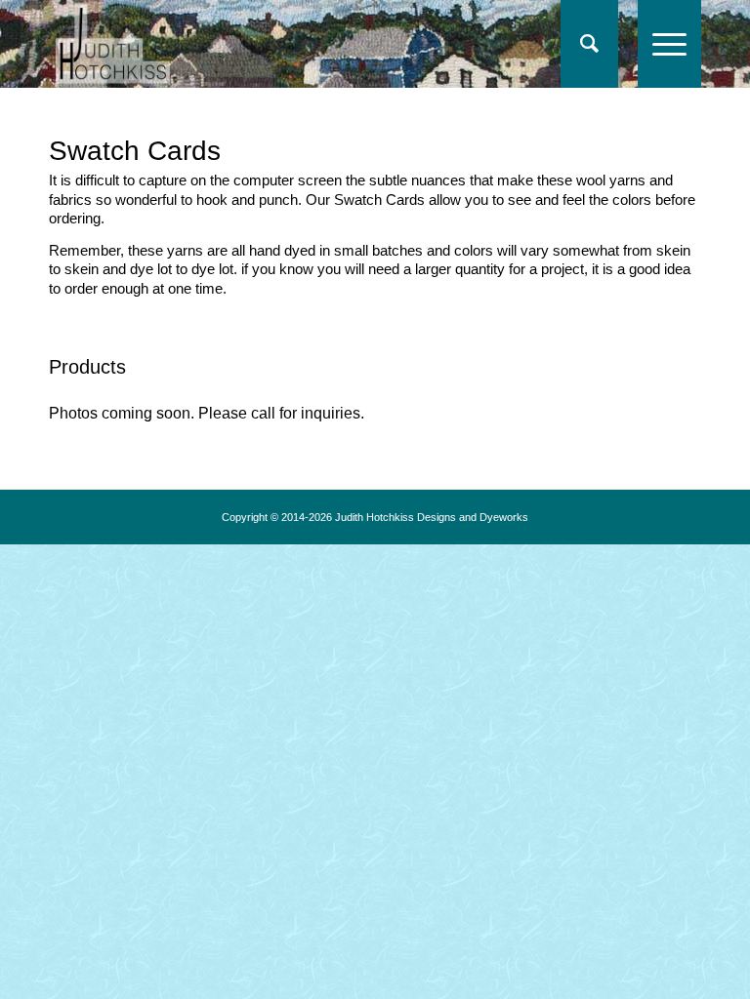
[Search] (580, 44)
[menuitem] (589, 44)
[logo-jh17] (113, 44)
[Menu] (659, 44)
